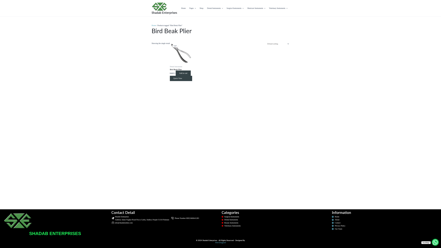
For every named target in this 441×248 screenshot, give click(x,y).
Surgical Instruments (234, 8)
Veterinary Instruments (277, 8)
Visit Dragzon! (220, 243)
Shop (201, 8)
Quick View (177, 78)
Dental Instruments (214, 8)
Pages (191, 8)
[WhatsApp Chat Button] (435, 242)
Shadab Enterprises (164, 12)
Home (183, 8)
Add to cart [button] (183, 73)
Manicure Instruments (255, 8)
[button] (195, 8)
